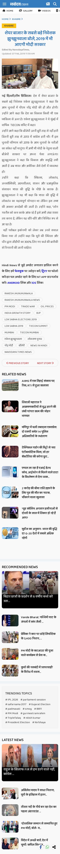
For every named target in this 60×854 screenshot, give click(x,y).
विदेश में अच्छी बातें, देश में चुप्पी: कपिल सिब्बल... (34, 842)
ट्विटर (44, 271)
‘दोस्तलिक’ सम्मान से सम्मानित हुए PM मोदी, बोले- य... (39, 825)
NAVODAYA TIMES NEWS (18, 352)
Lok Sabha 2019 (13, 326)
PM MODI (9, 306)
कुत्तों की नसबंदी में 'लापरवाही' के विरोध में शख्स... (37, 669)
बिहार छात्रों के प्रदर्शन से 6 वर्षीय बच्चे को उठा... (28, 598)
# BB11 (38, 709)
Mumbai (9, 332)
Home (9, 11)
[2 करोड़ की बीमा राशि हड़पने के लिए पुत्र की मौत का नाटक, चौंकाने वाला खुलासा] (10, 492)
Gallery (27, 11)
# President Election (17, 722)
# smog (27, 709)
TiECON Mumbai (29, 332)
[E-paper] (48, 5)
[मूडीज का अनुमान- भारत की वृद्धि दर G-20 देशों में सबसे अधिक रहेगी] (10, 533)
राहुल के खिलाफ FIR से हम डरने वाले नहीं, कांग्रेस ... (29, 771)
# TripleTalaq (13, 718)
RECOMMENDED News (20, 567)
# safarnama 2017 (15, 704)
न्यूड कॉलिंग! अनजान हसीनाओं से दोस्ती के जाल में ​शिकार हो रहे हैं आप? (40, 513)
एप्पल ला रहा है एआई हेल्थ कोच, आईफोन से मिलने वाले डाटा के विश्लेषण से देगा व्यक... (40, 472)
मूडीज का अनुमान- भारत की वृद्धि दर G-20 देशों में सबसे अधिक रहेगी (39, 533)
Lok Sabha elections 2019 (20, 319)
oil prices (47, 306)
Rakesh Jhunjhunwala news (22, 300)
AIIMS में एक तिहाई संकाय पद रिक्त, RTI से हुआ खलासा (38, 383)
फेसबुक (19, 271)
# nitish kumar (31, 718)
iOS (33, 283)
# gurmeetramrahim (32, 713)
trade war (28, 306)
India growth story (17, 313)
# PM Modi (11, 713)
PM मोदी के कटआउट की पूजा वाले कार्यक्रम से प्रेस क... (37, 653)
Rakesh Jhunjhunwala (18, 293)
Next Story (44, 363)
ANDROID (13, 283)
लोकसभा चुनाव (35, 339)
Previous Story (18, 363)
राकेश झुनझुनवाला (13, 339)
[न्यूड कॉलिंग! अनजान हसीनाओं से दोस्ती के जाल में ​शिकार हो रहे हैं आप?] (10, 513)
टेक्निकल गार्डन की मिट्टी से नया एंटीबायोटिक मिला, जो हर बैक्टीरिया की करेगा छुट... (38, 452)
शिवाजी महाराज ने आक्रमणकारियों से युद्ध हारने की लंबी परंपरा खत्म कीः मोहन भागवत (39, 409)
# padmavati (12, 709)
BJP (38, 313)
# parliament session (33, 699)
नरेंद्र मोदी (8, 345)
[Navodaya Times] (19, 4)
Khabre (16, 19)
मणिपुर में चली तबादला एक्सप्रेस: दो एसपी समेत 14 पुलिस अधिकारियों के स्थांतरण (39, 432)
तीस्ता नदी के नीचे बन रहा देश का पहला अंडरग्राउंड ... (38, 809)
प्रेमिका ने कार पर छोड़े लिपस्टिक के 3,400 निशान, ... (38, 636)
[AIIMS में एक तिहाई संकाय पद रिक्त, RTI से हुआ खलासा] (10, 385)
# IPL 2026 (11, 699)
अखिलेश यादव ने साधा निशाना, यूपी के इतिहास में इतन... (37, 792)
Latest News (13, 740)
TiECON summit (38, 326)
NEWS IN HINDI (38, 345)
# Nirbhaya (39, 722)
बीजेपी (21, 345)
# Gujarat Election (39, 704)
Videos (46, 11)
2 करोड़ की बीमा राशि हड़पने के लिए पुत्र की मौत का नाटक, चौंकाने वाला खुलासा (38, 493)
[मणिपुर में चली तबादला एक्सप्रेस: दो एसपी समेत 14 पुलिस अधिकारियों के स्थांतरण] (10, 431)
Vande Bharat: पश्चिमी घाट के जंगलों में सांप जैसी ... (38, 619)
